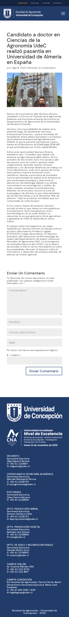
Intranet (46, 3)
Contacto (57, 3)
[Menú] (63, 13)
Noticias (35, 3)
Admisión (23, 3)
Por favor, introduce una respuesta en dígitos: (32, 350)
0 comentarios (47, 67)
